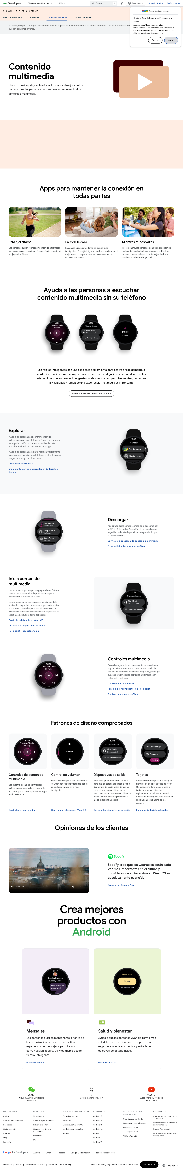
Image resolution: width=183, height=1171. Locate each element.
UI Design (8, 11)
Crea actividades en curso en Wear (127, 546)
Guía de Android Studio (133, 1119)
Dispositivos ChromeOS (73, 1125)
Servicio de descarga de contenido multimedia (133, 541)
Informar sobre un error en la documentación (165, 1123)
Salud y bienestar (83, 17)
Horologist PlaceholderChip (24, 631)
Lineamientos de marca (35, 1164)
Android (6, 1116)
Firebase (61, 1153)
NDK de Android (130, 1136)
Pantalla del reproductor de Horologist (129, 689)
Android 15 (97, 1125)
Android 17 (97, 1116)
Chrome (49, 1153)
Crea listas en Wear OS (21, 463)
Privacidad (37, 1135)
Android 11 (97, 1142)
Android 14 (97, 1129)
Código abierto (9, 1129)
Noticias (6, 1133)
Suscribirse (149, 1164)
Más (61, 3)
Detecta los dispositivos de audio (27, 625)
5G (34, 1140)
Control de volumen (65, 775)
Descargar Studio (130, 1132)
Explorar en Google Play (121, 885)
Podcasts (7, 1142)
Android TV (68, 1133)
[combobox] (103, 3)
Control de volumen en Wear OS (68, 810)
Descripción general (12, 17)
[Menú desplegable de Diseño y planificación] (52, 3)
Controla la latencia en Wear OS (26, 620)
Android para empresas (13, 1120)
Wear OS (67, 1120)
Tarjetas (142, 775)
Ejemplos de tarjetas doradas (152, 810)
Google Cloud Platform (81, 1153)
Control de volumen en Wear (123, 694)
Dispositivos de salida (110, 775)
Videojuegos (38, 1116)
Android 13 (97, 1133)
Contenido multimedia (56, 17)
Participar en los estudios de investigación (164, 1134)
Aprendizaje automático (43, 1120)
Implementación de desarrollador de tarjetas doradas (33, 471)
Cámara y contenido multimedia (42, 1130)
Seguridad (7, 1125)
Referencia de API (130, 1127)
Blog (5, 1137)
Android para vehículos (73, 1129)
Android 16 (97, 1120)
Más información (35, 1062)
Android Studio (156, 3)
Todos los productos (105, 1153)
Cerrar (155, 40)
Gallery (34, 11)
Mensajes (34, 17)
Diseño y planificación (38, 3)
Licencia (18, 1164)
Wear (22, 11)
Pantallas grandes (70, 1116)
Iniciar (171, 40)
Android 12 (97, 1137)
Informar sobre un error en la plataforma (165, 1117)
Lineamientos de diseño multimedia (91, 393)
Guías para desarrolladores (134, 1123)
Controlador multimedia (121, 683)
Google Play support (161, 1129)
